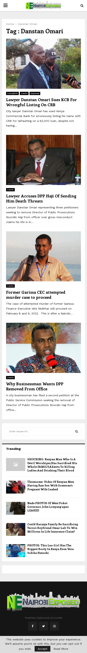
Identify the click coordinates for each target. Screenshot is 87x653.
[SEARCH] (76, 431)
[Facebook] (32, 626)
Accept (42, 648)
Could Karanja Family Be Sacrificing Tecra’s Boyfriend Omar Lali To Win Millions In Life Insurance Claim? (52, 527)
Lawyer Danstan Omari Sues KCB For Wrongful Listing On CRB (41, 102)
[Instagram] (54, 626)
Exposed (35, 93)
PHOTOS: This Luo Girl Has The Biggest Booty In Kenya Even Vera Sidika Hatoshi (50, 548)
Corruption (12, 93)
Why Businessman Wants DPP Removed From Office (34, 386)
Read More (60, 648)
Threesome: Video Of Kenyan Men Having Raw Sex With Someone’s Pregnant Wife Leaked (50, 485)
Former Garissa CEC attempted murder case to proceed (35, 294)
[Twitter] (43, 626)
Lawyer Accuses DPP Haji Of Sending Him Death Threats (41, 198)
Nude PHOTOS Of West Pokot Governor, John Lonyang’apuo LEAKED (48, 506)
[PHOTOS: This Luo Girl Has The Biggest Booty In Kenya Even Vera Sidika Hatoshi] (15, 550)
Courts (24, 93)
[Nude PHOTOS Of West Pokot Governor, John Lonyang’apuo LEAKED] (15, 508)
